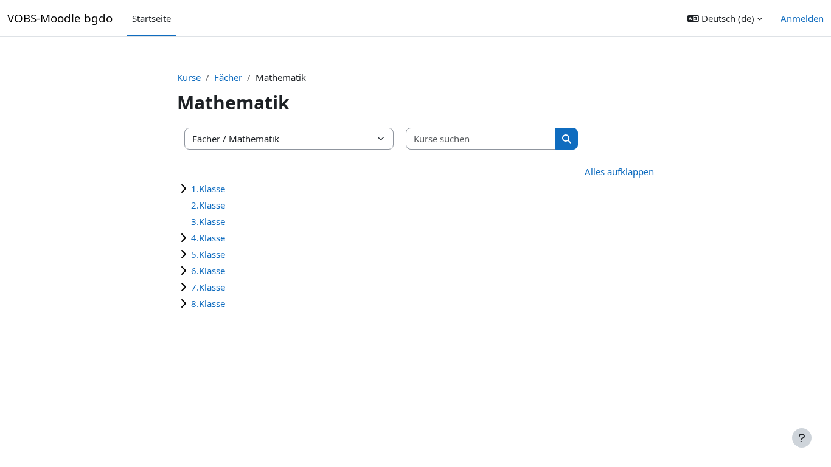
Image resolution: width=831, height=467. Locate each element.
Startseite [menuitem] (151, 18)
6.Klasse (208, 271)
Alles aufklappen (619, 171)
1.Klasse (208, 188)
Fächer (228, 77)
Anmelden (802, 18)
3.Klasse (208, 221)
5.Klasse (208, 254)
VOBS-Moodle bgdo (60, 18)
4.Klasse (208, 238)
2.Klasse (208, 205)
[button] (725, 18)
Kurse (189, 77)
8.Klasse (208, 303)
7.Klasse (208, 287)
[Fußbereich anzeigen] (802, 438)
